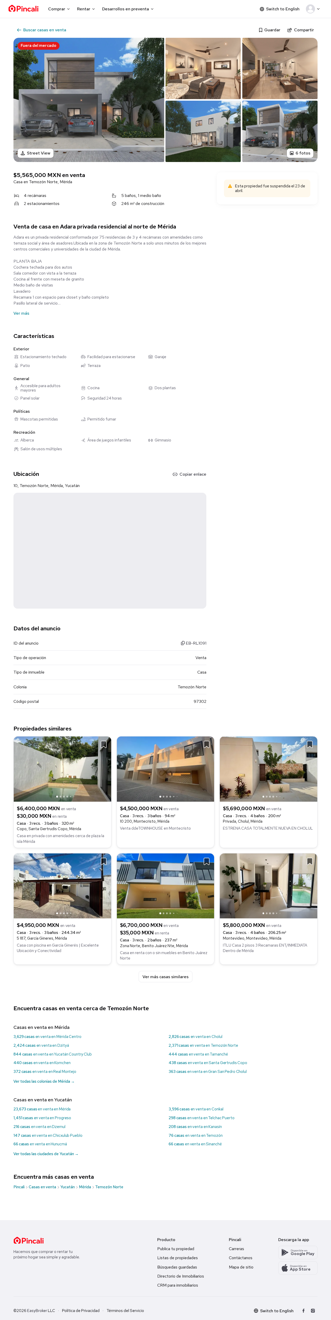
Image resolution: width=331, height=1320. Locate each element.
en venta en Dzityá (41, 1045)
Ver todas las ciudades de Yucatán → (46, 1153)
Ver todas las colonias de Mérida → (44, 1081)
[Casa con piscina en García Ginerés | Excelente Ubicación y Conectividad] (62, 885)
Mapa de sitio (241, 1267)
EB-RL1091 (195, 643)
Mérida (85, 1187)
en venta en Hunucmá (40, 1144)
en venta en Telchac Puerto (202, 1117)
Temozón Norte (109, 1187)
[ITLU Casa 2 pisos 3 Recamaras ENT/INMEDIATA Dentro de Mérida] (268, 885)
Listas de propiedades (177, 1257)
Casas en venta (42, 1187)
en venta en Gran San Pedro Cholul (208, 1071)
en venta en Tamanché (198, 1054)
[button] (314, 9)
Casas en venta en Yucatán (42, 1100)
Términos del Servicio (125, 1310)
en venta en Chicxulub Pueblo (47, 1135)
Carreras (236, 1248)
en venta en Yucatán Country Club (52, 1054)
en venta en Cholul (195, 1036)
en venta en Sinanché (195, 1144)
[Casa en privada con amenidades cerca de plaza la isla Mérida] (62, 768)
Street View (38, 153)
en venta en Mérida (42, 1109)
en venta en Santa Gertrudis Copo (208, 1062)
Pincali (19, 1187)
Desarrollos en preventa (125, 9)
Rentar (83, 9)
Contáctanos (240, 1257)
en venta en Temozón (196, 1135)
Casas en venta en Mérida (41, 1027)
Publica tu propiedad (175, 1248)
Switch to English (282, 9)
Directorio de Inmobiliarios (180, 1276)
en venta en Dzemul (39, 1126)
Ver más (21, 313)
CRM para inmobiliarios (177, 1285)
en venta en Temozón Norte (203, 1045)
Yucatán (67, 1187)
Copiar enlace (192, 474)
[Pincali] (28, 1240)
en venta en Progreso (42, 1117)
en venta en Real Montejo (44, 1071)
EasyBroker (37, 1310)
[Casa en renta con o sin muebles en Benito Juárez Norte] (165, 885)
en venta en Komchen (42, 1062)
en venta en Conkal (196, 1109)
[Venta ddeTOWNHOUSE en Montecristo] (165, 768)
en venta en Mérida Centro (47, 1036)
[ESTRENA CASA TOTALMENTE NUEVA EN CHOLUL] (268, 768)
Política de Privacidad (81, 1310)
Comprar (56, 9)
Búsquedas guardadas (177, 1267)
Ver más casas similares (165, 976)
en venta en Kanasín (195, 1126)
